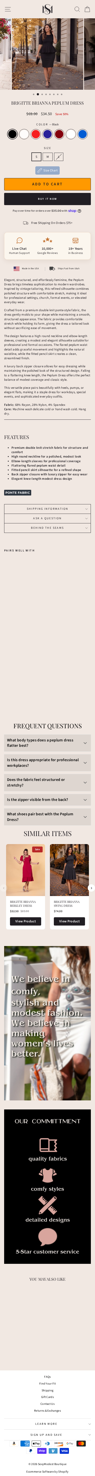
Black (12, 134)
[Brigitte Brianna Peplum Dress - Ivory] (12, 687)
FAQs (47, 1377)
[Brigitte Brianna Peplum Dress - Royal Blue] (40, 687)
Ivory (24, 134)
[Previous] (3, 888)
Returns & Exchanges (47, 1411)
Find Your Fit (47, 1384)
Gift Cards (47, 1397)
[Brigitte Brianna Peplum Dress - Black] (7, 687)
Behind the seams (47, 528)
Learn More (46, 1424)
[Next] (91, 888)
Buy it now (47, 199)
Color (47, 125)
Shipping (48, 1390)
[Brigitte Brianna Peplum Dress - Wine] (29, 687)
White (71, 134)
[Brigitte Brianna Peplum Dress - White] (35, 687)
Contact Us (47, 1404)
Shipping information (47, 509)
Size (47, 148)
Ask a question (47, 518)
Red (36, 134)
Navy (47, 134)
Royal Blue (82, 134)
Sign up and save (46, 1435)
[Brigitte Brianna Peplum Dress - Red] (18, 687)
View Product (25, 921)
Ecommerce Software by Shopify (47, 1472)
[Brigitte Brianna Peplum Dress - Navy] (24, 687)
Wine (59, 134)
